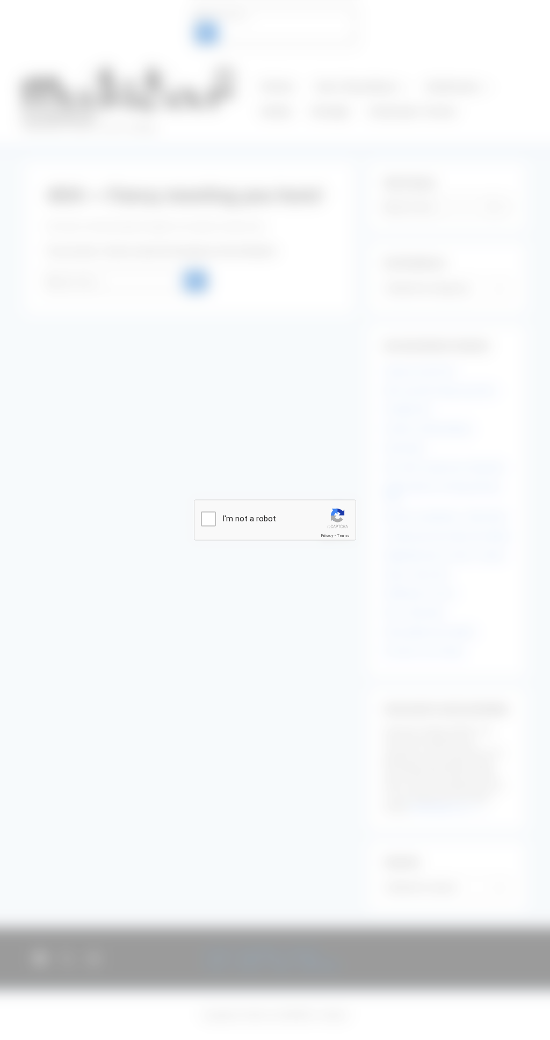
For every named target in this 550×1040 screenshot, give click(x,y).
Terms (343, 535)
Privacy (327, 535)
